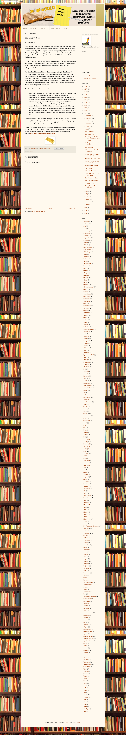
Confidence (86, 301)
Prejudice (86, 566)
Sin (84, 622)
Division (85, 345)
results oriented (87, 599)
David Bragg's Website (89, 78)
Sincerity (85, 624)
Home (25, 28)
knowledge (86, 484)
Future (85, 404)
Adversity (86, 221)
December (89, 116)
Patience (85, 542)
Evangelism (86, 362)
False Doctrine (87, 385)
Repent (85, 589)
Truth (85, 683)
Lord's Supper (87, 498)
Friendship (86, 399)
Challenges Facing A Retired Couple (93, 143)
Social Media (87, 629)
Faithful (85, 381)
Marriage (85, 502)
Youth (85, 711)
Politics (85, 554)
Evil (84, 369)
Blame (85, 254)
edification (86, 348)
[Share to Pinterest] (63, 149)
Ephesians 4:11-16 (88, 355)
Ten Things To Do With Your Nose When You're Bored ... (92, 138)
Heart (85, 430)
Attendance (86, 233)
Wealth (85, 695)
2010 (85, 208)
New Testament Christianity (91, 526)
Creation (85, 315)
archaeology (86, 231)
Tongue (85, 674)
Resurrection (86, 601)
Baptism (85, 242)
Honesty (85, 449)
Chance (85, 270)
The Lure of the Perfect (91, 181)
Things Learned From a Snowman (91, 187)
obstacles (85, 538)
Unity (85, 685)
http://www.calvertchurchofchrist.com (42, 133)
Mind (84, 510)
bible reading (87, 249)
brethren (85, 259)
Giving (85, 406)
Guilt (84, 428)
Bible (84, 245)
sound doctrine (87, 631)
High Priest (86, 439)
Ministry (85, 512)
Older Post (72, 208)
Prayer (85, 559)
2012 (85, 110)
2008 (85, 213)
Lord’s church (87, 495)
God (84, 411)
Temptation (86, 662)
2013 (85, 108)
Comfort (85, 292)
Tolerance (86, 671)
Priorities (86, 568)
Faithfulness (86, 383)
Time (84, 669)
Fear (84, 392)
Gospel (85, 413)
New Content (55, 28)
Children (85, 278)
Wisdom (85, 697)
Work (85, 702)
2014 (85, 105)
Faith (84, 378)
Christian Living (88, 287)
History (65, 28)
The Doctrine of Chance (92, 178)
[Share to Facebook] (61, 149)
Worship (85, 709)
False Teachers (87, 388)
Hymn (85, 458)
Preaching (86, 563)
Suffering (86, 650)
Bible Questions (87, 247)
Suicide (85, 652)
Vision (85, 690)
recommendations (88, 582)
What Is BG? (44, 28)
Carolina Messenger (88, 76)
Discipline (86, 343)
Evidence (86, 367)
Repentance (86, 592)
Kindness (85, 481)
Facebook (33, 28)
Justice (85, 479)
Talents (85, 657)
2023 (85, 94)
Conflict (85, 303)
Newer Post (28, 208)
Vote (84, 692)
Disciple (85, 338)
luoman (66, 722)
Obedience (86, 533)
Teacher (85, 660)
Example (85, 374)
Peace (85, 547)
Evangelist (86, 364)
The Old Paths (89, 147)
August (88, 126)
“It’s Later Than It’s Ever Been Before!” (92, 174)
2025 (85, 89)
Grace (85, 418)
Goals (85, 409)
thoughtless (86, 667)
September (89, 124)
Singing (85, 627)
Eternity (85, 360)
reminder (85, 587)
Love (84, 500)
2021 (85, 100)
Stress (85, 643)
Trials (85, 678)
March (87, 199)
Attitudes (85, 235)
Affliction (86, 224)
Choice (85, 280)
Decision (85, 324)
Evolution (86, 371)
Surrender (86, 655)
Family (31, 151)
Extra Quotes (88, 168)
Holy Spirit (86, 446)
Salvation (86, 608)
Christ (85, 282)
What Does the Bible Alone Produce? (92, 150)
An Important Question (91, 165)
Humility (85, 453)
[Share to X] (59, 149)
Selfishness (86, 615)
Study (85, 645)
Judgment (86, 477)
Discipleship (86, 341)
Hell (84, 437)
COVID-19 (86, 313)
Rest (84, 594)
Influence (86, 463)
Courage (85, 310)
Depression (86, 331)
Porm (85, 556)
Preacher (85, 561)
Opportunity (86, 540)
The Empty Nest (89, 134)
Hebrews (85, 435)
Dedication (86, 327)
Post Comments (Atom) (38, 211)
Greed (85, 423)
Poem (85, 552)
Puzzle (85, 575)
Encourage (86, 352)
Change (85, 273)
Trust (84, 681)
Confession (86, 299)
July (87, 129)
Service (85, 620)
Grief (84, 425)
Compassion (86, 296)
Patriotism (86, 545)
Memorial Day (87, 505)
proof (85, 570)
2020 (85, 102)
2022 (85, 97)
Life (84, 491)
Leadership (86, 488)
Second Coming (87, 613)
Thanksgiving (87, 664)
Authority (86, 240)
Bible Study (86, 252)
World (85, 704)
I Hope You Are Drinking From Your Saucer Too (92, 155)
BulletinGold (87, 263)
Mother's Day (87, 519)
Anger (85, 228)
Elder (85, 350)
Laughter (85, 486)
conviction (86, 308)
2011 (85, 113)
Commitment (87, 294)
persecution (86, 549)
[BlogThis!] (57, 149)
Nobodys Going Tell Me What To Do (92, 162)
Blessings (86, 256)
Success (85, 648)
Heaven (85, 432)
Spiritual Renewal (88, 641)
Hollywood (86, 444)
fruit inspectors (87, 402)
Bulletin (85, 261)
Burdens (85, 266)
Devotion (86, 336)
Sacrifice (85, 606)
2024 (85, 92)
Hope (84, 451)
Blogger (78, 722)
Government (86, 416)
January (88, 204)
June (87, 191)
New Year (86, 528)
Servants (85, 617)
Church (85, 289)
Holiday (85, 442)
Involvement (86, 465)
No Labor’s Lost (89, 183)
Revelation (86, 603)
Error (85, 357)
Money (85, 517)
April (87, 196)
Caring (85, 268)
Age (84, 226)
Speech (85, 634)
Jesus (84, 467)
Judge (85, 472)
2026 (85, 86)
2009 (85, 210)
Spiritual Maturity (88, 638)
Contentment (87, 306)
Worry (85, 706)
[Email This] (55, 149)
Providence (86, 573)
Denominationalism (88, 329)
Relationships (87, 584)
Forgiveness (86, 397)
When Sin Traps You (91, 171)
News (85, 531)
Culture (85, 320)
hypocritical (86, 460)
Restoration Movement (89, 596)
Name (85, 521)
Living (85, 493)
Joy (84, 470)
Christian (85, 285)
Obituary (85, 535)
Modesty (85, 514)
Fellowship (86, 395)
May (87, 194)
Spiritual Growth (88, 636)
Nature (85, 524)
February (88, 202)
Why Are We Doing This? (92, 158)
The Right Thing (89, 131)
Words (85, 699)
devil (84, 334)
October (88, 121)
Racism (85, 580)
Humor (85, 456)
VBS (84, 688)
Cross (85, 317)
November (89, 118)
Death (85, 322)
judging (85, 474)
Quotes (85, 578)
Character (86, 275)
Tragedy (85, 676)
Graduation (86, 420)
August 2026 (87, 238)
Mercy (85, 507)
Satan (85, 610)
